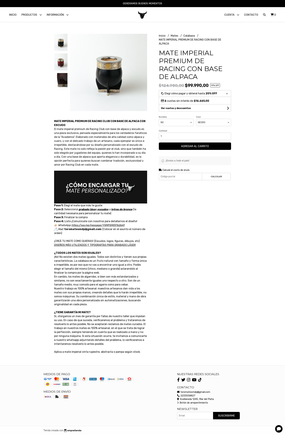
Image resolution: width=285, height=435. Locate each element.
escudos (102, 209)
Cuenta (229, 14)
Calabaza (189, 35)
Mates (175, 35)
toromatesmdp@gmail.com (195, 392)
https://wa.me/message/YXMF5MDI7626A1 (98, 225)
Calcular (216, 176)
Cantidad (163, 131)
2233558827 (187, 395)
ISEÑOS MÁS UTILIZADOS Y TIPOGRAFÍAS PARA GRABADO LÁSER (96, 245)
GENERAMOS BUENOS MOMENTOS (142, 3)
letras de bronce (121, 209)
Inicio (12, 14)
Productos (29, 14)
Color (198, 117)
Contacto (251, 14)
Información (56, 14)
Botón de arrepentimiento (193, 402)
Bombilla (163, 117)
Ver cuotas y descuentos (176, 108)
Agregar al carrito (195, 146)
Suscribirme (226, 415)
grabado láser (87, 209)
